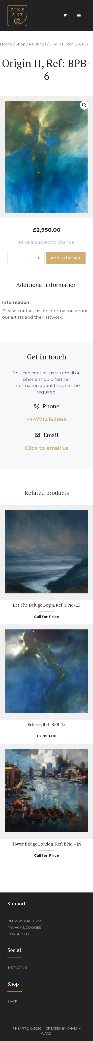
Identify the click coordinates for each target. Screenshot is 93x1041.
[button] (84, 105)
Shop (20, 44)
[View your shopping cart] (65, 15)
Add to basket (66, 257)
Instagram (17, 967)
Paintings (37, 44)
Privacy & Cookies (24, 927)
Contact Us (18, 934)
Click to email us (46, 448)
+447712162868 (46, 419)
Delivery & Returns (24, 921)
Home (6, 44)
